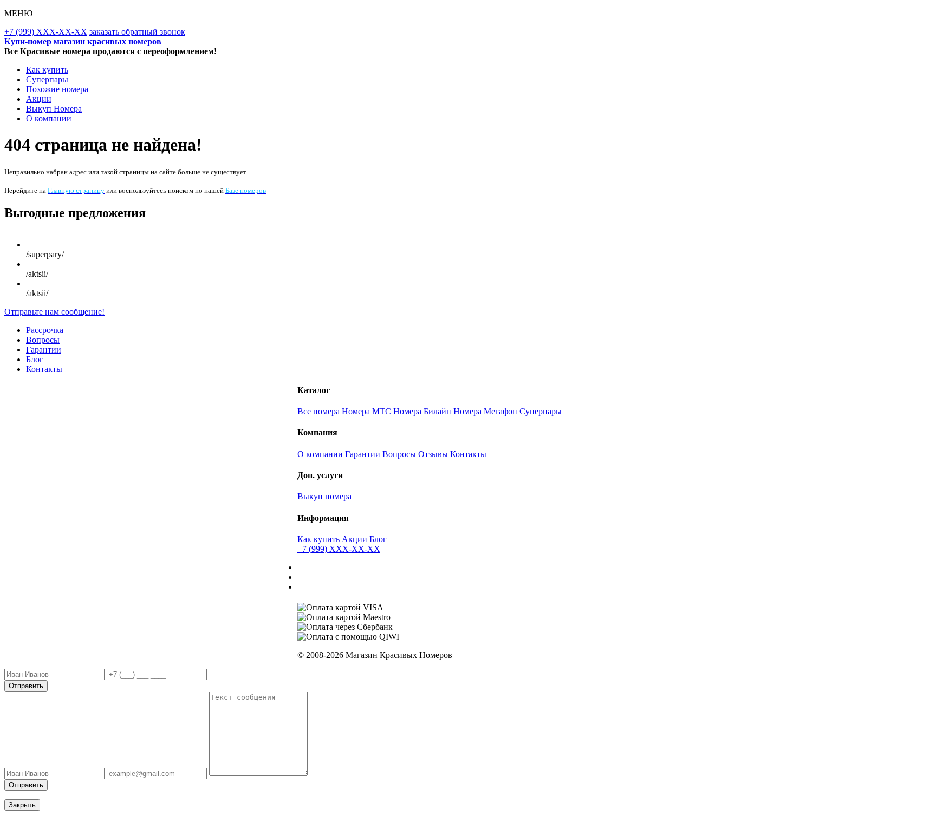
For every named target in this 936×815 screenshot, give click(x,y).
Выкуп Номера (54, 108)
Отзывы (433, 454)
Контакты (44, 369)
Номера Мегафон (485, 411)
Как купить (47, 69)
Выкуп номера (324, 496)
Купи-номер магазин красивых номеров (82, 41)
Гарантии (43, 349)
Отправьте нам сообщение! (54, 311)
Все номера (318, 411)
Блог (34, 359)
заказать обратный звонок (137, 31)
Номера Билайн (422, 411)
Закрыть (22, 805)
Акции (38, 98)
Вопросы (43, 339)
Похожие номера (57, 89)
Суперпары (47, 79)
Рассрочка (44, 330)
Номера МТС (366, 411)
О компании (49, 118)
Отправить (26, 686)
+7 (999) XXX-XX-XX (45, 31)
